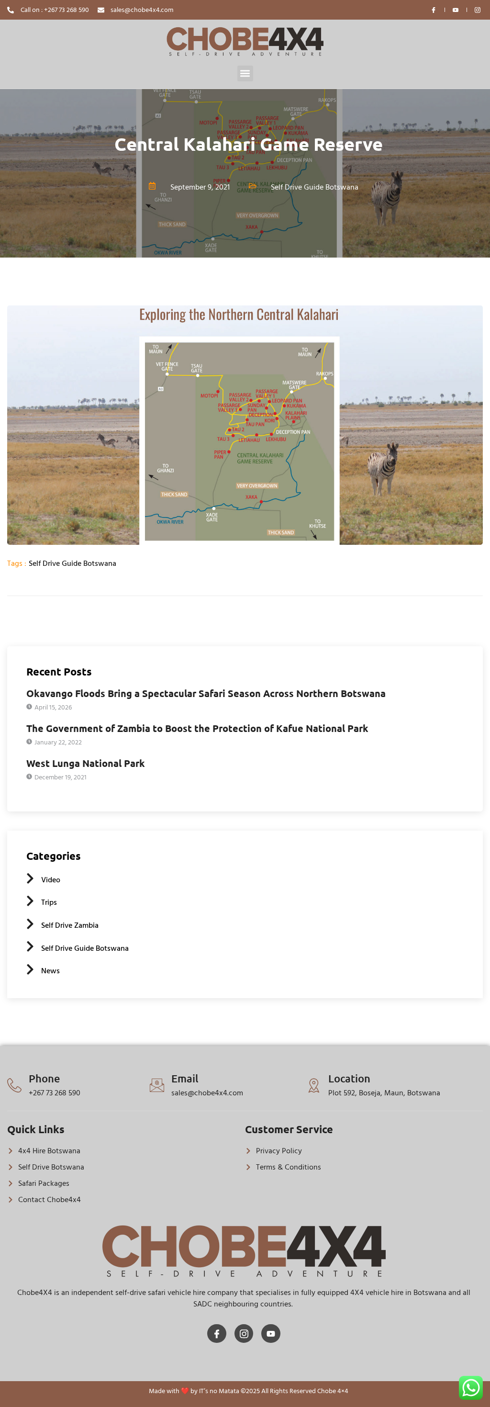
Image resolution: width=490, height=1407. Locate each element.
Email (185, 1078)
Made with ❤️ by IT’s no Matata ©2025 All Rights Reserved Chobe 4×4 (248, 1390)
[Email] (157, 1085)
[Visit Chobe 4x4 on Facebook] (434, 10)
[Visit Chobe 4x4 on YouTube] (456, 10)
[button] (245, 73)
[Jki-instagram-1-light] (244, 1333)
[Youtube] (270, 1333)
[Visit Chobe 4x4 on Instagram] (478, 10)
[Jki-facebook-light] (216, 1333)
